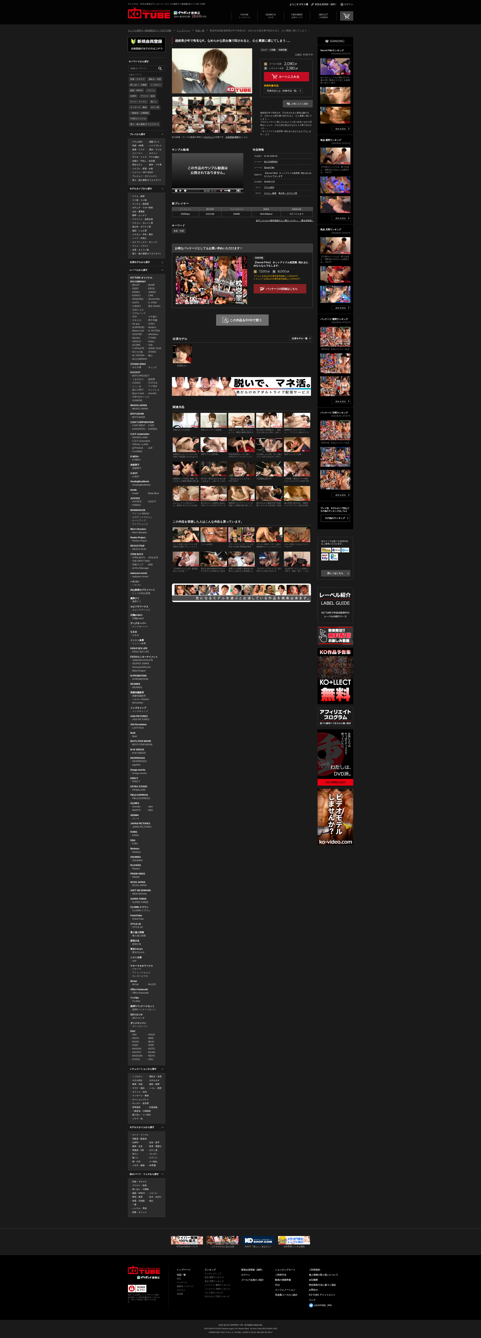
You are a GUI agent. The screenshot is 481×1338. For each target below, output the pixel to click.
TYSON (152, 338)
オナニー (153, 153)
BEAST (136, 285)
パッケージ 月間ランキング (217, 1289)
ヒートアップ (139, 520)
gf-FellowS (137, 448)
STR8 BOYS (136, 554)
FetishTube (136, 915)
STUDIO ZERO (138, 364)
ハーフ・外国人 (139, 238)
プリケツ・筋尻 (147, 96)
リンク (312, 1300)
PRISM (135, 877)
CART (346, 16)
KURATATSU (138, 429)
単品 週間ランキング (214, 1277)
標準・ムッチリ (139, 215)
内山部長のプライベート (142, 590)
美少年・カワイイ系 (141, 227)
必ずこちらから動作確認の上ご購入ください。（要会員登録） (285, 220)
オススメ (181, 1290)
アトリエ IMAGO (140, 513)
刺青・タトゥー (139, 1212)
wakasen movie (138, 573)
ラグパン (153, 1157)
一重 (134, 1204)
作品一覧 (199, 30)
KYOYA (136, 1059)
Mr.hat (133, 981)
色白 (151, 1201)
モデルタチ (154, 1080)
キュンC (152, 367)
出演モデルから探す (140, 262)
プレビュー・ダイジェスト (144, 176)
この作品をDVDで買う (246, 320)
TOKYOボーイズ (140, 397)
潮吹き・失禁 (155, 79)
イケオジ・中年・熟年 (142, 234)
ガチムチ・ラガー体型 (142, 207)
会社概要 (313, 1280)
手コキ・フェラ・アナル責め (145, 157)
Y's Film (134, 998)
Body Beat (153, 493)
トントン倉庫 (137, 640)
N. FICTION (154, 330)
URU (150, 1059)
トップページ (244, 15)
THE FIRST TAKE (141, 561)
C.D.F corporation (139, 434)
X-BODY (136, 306)
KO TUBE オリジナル (141, 277)
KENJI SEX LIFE (138, 648)
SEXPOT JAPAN (140, 663)
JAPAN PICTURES (140, 823)
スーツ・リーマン (138, 101)
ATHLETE (153, 557)
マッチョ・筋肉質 (140, 204)
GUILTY (152, 501)
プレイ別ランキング (214, 1293)
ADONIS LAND (140, 437)
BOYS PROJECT (141, 375)
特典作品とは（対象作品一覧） (283, 90)
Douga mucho (137, 770)
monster (152, 393)
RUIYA (135, 1041)
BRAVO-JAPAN (138, 405)
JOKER (152, 292)
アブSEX (152, 386)
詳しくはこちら (335, 573)
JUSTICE (135, 498)
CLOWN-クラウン (139, 907)
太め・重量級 (138, 211)
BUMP (151, 285)
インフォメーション (285, 1289)
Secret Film (154, 299)
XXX (134, 316)
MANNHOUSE (137, 510)
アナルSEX (137, 142)
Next (249, 71)
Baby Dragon (139, 670)
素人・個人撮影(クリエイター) (144, 124)
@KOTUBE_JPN (323, 1305)
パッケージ (182, 1282)
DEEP (135, 288)
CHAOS (136, 383)
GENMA (134, 815)
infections (153, 334)
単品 (179, 1278)
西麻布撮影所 (137, 692)
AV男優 (152, 1165)
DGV (132, 1031)
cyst (134, 960)
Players (136, 868)
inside (135, 493)
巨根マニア (138, 564)
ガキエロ (136, 320)
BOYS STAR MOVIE (140, 741)
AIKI (134, 1034)
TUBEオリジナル (138, 118)
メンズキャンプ (138, 707)
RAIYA (135, 1038)
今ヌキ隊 (136, 367)
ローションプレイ (140, 1099)
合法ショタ (138, 309)
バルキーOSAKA (140, 699)
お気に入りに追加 (299, 104)
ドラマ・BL (137, 1119)
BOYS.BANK (137, 413)
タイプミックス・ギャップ (144, 242)
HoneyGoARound (141, 667)
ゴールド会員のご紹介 (252, 1280)
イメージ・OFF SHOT (142, 172)
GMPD (133, 96)
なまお (133, 631)
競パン (154, 101)
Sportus (136, 338)
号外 (150, 345)
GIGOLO (136, 341)
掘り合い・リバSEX (141, 1115)
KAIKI (135, 1045)
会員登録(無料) (233, 137)
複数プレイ (154, 142)
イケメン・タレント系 (142, 223)
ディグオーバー (138, 623)
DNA (132, 840)
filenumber (137, 702)
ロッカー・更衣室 (140, 1103)
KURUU (136, 295)
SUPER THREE (138, 899)
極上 (150, 355)
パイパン (151, 90)
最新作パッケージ (185, 1286)
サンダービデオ (140, 976)
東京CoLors (136, 949)
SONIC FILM (154, 348)
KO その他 (137, 352)
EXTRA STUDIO (138, 786)
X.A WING (137, 451)
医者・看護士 (155, 1146)
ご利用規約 (314, 1269)
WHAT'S (136, 810)
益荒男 (151, 379)
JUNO (151, 323)
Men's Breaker (138, 529)
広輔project (136, 615)
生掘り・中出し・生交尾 (143, 161)
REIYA (151, 1055)
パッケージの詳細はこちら (282, 288)
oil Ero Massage (140, 568)
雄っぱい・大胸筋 (138, 85)
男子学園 (152, 320)
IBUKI (151, 1041)
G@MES (134, 803)
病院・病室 (154, 1084)
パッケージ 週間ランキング (217, 1285)
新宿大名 (134, 940)
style (150, 806)
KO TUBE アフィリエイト (322, 1295)
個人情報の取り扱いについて (323, 1275)
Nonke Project (138, 537)
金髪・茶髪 (179, 231)
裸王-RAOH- (154, 306)
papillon (136, 765)
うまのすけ (138, 379)
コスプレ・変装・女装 (142, 168)
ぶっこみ (136, 386)
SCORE (136, 345)
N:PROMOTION (138, 675)
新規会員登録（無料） (326, 4)
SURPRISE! (138, 327)
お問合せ (313, 1289)
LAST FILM (138, 728)
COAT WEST (138, 425)
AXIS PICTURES (139, 716)
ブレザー (153, 1154)
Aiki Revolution (138, 724)
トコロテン (156, 85)
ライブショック (140, 524)
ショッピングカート (285, 1269)
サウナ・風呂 (138, 1088)
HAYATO (136, 1052)
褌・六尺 (136, 1161)
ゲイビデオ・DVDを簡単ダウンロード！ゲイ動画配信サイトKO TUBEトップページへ (144, 1269)
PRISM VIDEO (137, 873)
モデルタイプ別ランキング (217, 1296)
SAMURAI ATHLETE (142, 660)
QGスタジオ (136, 1014)
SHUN (151, 1034)
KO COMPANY (138, 281)
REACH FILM (137, 545)
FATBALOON (138, 790)
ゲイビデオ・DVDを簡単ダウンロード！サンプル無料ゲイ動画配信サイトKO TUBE (166, 4)
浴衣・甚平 (154, 1142)
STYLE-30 (135, 924)
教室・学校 (137, 1084)
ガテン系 (155, 107)
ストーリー (137, 153)
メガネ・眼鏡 (138, 1165)
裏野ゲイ (134, 598)
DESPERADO (137, 758)
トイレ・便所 (155, 1088)
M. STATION (138, 355)
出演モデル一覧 (300, 338)
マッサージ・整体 (138, 107)
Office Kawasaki (139, 989)
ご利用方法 (280, 1275)
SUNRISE (137, 400)
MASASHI (137, 1055)
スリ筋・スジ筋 (139, 200)
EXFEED (152, 429)
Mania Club (138, 330)
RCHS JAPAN (137, 882)
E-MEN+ (134, 456)
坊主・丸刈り (155, 1197)
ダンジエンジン (138, 1023)
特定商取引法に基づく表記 (322, 1285)
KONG (133, 832)
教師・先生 (137, 1146)
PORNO (136, 505)
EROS (151, 288)
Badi (132, 733)
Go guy (136, 323)
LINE (150, 295)
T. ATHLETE (138, 348)
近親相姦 (153, 1107)
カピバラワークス (139, 606)
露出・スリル (155, 149)
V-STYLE (152, 383)
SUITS (135, 302)
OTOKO (152, 352)
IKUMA (151, 1052)
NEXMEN (135, 684)
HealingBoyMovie (139, 481)
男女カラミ (137, 165)
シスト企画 (136, 957)
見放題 (180, 1294)
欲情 (150, 564)
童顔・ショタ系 (139, 231)
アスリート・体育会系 (142, 219)
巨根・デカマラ (137, 79)
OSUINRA (135, 857)
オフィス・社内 (139, 1092)
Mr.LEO (152, 984)
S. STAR (152, 302)
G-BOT (134, 473)
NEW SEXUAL (139, 893)
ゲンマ (135, 818)
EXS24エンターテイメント (144, 657)
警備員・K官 (138, 1150)
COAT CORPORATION (142, 422)
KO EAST (135, 372)
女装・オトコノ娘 (140, 250)
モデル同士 (137, 1080)
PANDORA (137, 299)
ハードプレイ (155, 145)
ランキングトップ (213, 1273)
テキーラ (136, 969)
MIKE (151, 1038)
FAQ (277, 1285)
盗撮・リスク (138, 149)
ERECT (134, 778)
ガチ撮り (152, 316)
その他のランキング (335, 518)
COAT (151, 425)
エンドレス (154, 389)
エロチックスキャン (142, 517)
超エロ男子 (138, 389)
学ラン (135, 1154)
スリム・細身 (138, 196)
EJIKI (135, 843)
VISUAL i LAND (140, 444)
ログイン (348, 4)
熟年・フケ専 (155, 165)
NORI (151, 1045)
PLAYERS (135, 865)
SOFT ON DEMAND (140, 890)
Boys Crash (138, 393)
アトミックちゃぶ (141, 972)
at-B (150, 448)
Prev (175, 71)
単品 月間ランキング (214, 1281)
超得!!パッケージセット (142, 1006)
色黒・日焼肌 (138, 1201)
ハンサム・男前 (139, 1208)
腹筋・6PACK (136, 90)
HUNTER (137, 334)
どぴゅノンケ (139, 313)
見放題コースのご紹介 (286, 1295)
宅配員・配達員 (139, 1139)
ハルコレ (134, 581)
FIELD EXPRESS (139, 795)
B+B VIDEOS (137, 749)
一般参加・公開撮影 (139, 113)
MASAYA (136, 1048)
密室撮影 (136, 1107)
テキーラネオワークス (141, 965)
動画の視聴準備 (283, 1280)
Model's (152, 327)
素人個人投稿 (137, 932)
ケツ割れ (153, 1161)
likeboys (134, 848)
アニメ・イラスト (140, 246)
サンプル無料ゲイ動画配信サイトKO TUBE (149, 30)
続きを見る (341, 129)
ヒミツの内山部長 (141, 593)
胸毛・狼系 (137, 1197)
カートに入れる (289, 76)
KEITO (151, 1048)
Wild (150, 810)
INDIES (136, 292)
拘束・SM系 (138, 145)
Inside (133, 490)
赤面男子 (134, 465)
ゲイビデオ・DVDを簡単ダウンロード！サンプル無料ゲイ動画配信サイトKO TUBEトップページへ (149, 12)
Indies (151, 341)
